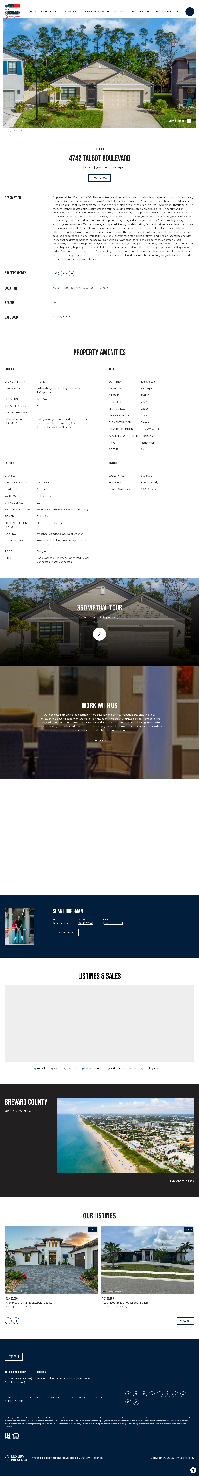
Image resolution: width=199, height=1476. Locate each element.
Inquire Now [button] (99, 178)
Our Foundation (15, 1401)
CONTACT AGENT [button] (65, 932)
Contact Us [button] (100, 740)
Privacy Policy (185, 1457)
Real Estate (121, 11)
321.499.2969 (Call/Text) (18, 1378)
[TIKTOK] (160, 1394)
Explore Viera (95, 11)
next (22, 121)
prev (14, 121)
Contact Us (100, 1397)
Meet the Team (29, 1397)
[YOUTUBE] (183, 1394)
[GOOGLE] (128, 1402)
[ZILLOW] (136, 1402)
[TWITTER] (175, 1394)
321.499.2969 (85, 923)
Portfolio (53, 1397)
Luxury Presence (92, 1457)
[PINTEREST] (144, 1394)
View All (185, 1321)
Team (28, 11)
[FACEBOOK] (128, 1394)
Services (70, 11)
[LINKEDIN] (152, 1394)
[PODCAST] (167, 1394)
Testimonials (77, 1397)
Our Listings (50, 11)
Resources (146, 11)
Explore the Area (182, 1181)
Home (8, 1397)
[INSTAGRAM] (136, 1394)
